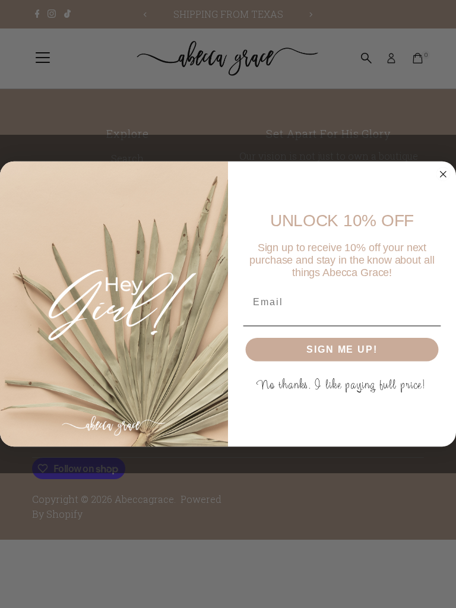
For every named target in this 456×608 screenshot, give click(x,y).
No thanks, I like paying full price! (342, 384)
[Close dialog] (443, 174)
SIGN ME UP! (341, 349)
